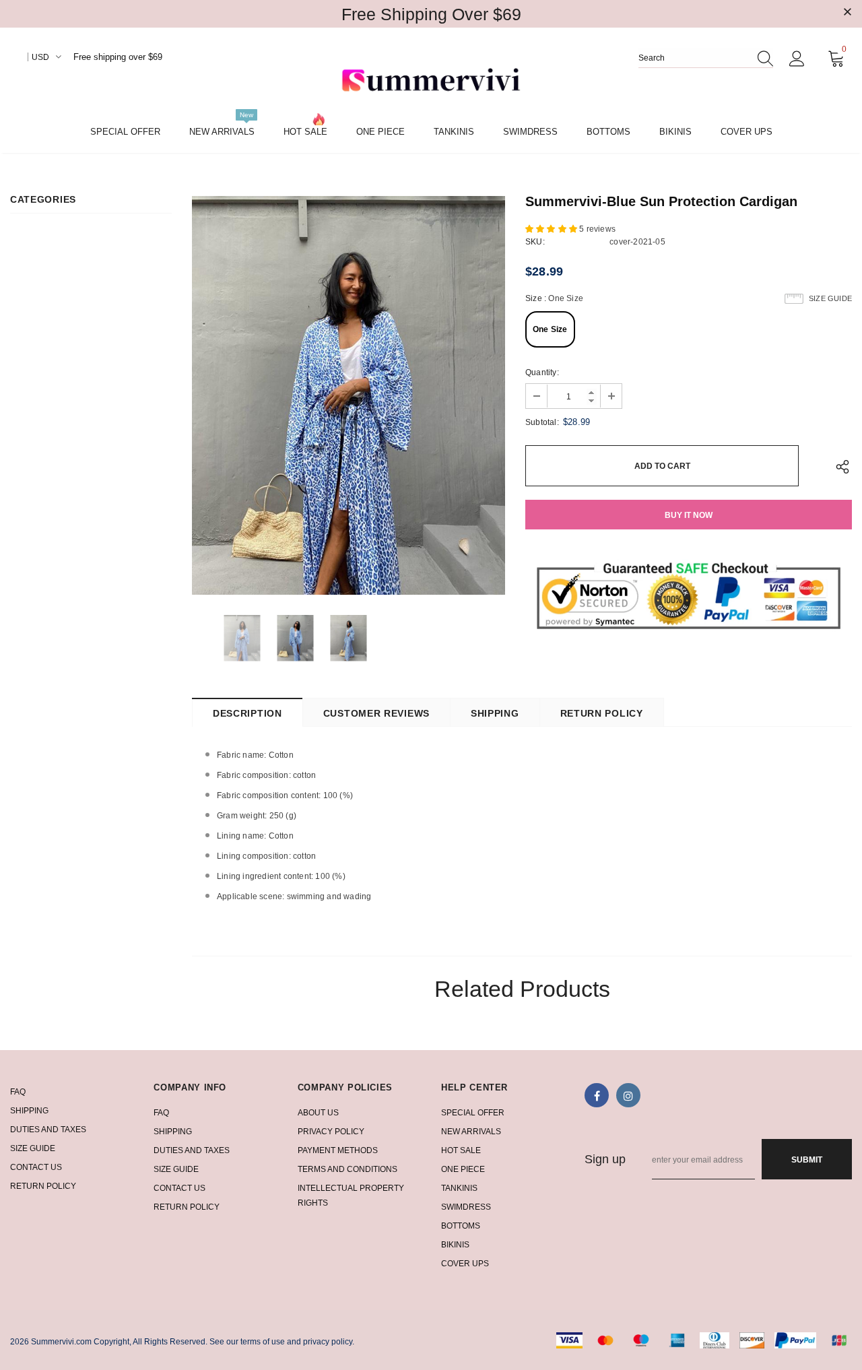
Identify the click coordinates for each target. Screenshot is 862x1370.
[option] (348, 395)
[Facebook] (597, 1095)
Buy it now (688, 515)
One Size (550, 329)
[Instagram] (628, 1095)
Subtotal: (542, 422)
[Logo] (431, 81)
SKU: (535, 242)
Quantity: (542, 372)
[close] (847, 13)
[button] (552, 229)
